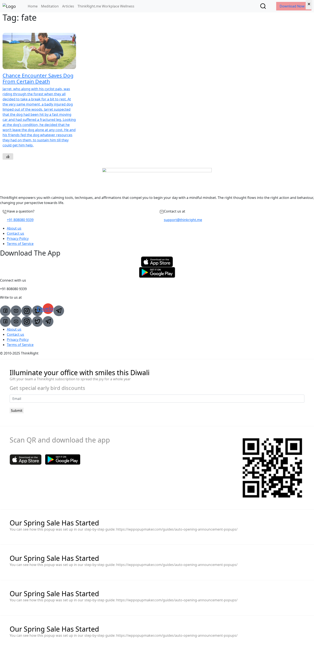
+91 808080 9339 (20, 219)
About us (14, 228)
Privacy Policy (18, 238)
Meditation (50, 6)
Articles (68, 6)
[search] (263, 6)
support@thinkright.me (183, 219)
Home (33, 6)
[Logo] (9, 6)
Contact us (15, 233)
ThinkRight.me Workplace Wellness (106, 6)
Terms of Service (20, 243)
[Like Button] (8, 156)
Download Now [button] (292, 6)
